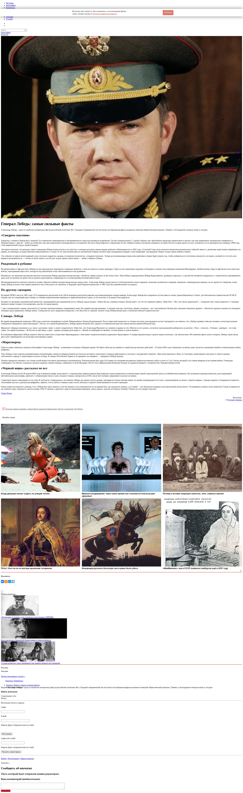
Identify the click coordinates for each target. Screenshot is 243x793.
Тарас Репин (6, 393)
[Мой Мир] (9, 581)
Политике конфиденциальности (105, 14)
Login (3, 707)
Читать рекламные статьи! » (13, 676)
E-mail (3, 716)
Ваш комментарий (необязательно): (20, 779)
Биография (10, 5)
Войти (4, 758)
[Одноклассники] (6, 581)
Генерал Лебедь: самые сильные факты (23, 685)
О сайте (9, 19)
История (9, 3)
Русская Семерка (234, 400)
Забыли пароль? (27, 758)
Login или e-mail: (8, 738)
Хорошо (168, 13)
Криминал (10, 8)
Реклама (9, 17)
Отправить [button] (5, 791)
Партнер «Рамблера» (14, 681)
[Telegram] (13, 581)
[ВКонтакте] (2, 581)
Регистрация (13, 758)
